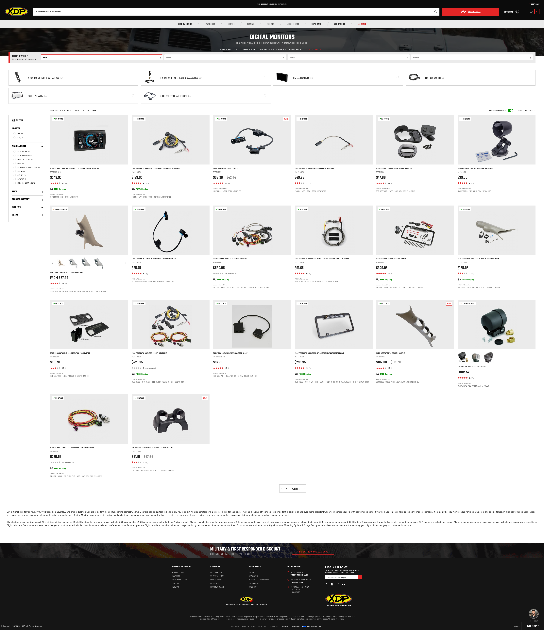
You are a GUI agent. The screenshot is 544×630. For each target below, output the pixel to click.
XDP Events (253, 576)
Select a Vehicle (474, 11)
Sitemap (517, 626)
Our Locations (216, 572)
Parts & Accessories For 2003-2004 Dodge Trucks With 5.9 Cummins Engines (266, 49)
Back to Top (532, 626)
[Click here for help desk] (534, 615)
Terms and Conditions (240, 626)
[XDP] (16, 11)
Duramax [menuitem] (250, 24)
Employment (215, 579)
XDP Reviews (254, 583)
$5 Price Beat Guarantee (259, 579)
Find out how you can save (313, 552)
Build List (253, 587)
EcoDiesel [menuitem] (270, 24)
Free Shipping (262, 4)
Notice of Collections (291, 626)
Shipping (175, 583)
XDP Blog (252, 572)
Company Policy (217, 576)
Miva (253, 626)
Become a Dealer (217, 587)
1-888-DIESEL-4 (297, 582)
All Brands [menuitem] (339, 24)
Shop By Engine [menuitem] (185, 24)
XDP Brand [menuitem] (317, 24)
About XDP (214, 583)
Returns (175, 587)
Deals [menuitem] (363, 24)
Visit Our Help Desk (299, 575)
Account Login (178, 572)
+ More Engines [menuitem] (293, 24)
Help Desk (535, 4)
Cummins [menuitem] (231, 24)
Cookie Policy (262, 626)
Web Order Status (179, 579)
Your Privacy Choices (316, 626)
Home (222, 49)
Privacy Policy (274, 626)
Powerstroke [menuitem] (210, 24)
